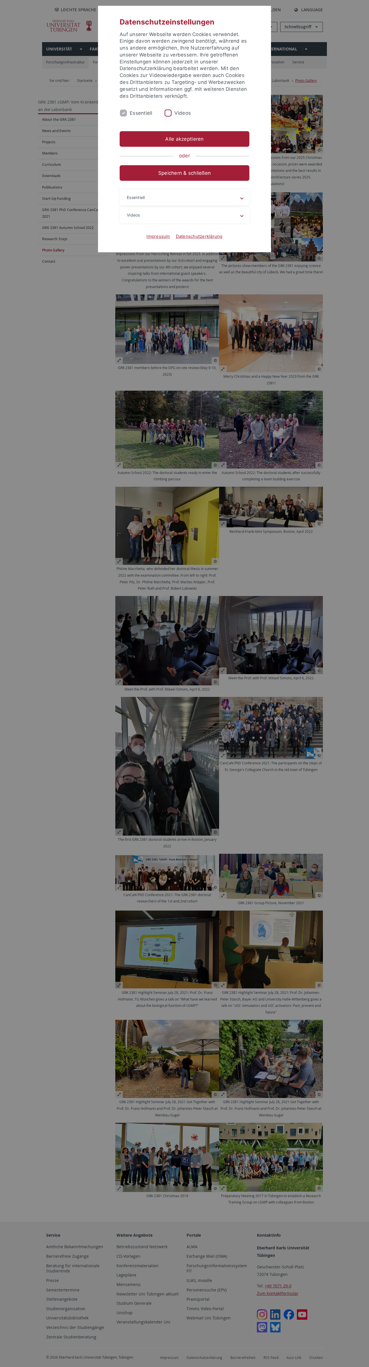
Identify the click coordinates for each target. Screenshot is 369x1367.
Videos (182, 113)
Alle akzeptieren (184, 139)
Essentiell (141, 113)
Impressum (158, 236)
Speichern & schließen (184, 173)
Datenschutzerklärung (199, 236)
